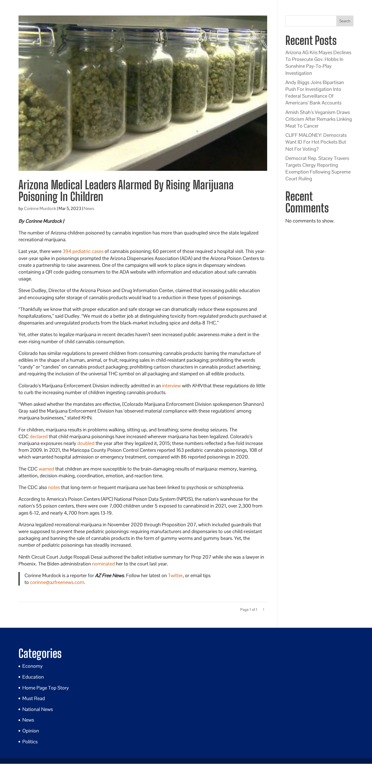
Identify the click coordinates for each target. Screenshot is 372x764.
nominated (103, 564)
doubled (85, 443)
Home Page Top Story (45, 688)
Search (344, 20)
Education (33, 677)
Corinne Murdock (40, 208)
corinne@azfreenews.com (57, 582)
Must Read (33, 698)
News (89, 208)
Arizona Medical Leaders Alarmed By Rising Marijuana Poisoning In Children (126, 190)
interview (171, 385)
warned (46, 469)
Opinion (30, 731)
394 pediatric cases (83, 251)
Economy (32, 666)
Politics (30, 741)
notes (54, 487)
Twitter (175, 575)
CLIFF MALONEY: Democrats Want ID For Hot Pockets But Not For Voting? (316, 142)
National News (37, 709)
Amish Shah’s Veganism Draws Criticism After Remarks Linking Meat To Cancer (318, 119)
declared (39, 436)
